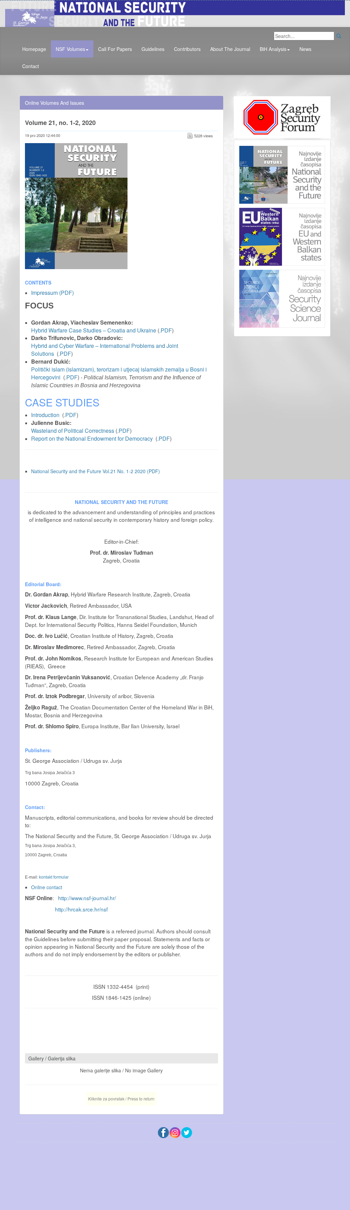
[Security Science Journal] (282, 296)
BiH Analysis (273, 49)
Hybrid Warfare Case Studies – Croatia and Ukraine (93, 330)
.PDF (165, 330)
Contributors (187, 49)
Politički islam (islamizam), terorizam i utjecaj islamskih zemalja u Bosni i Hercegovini (119, 373)
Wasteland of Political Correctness (72, 430)
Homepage (34, 49)
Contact (30, 66)
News (305, 49)
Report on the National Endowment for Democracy (92, 438)
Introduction (45, 415)
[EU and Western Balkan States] (282, 235)
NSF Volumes (70, 49)
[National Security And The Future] (175, 12)
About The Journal (230, 49)
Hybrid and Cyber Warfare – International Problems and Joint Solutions (104, 349)
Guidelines (153, 49)
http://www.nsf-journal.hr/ (87, 898)
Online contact (46, 887)
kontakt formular (54, 877)
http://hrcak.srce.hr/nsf (81, 909)
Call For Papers (115, 49)
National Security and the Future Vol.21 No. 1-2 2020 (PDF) (95, 471)
